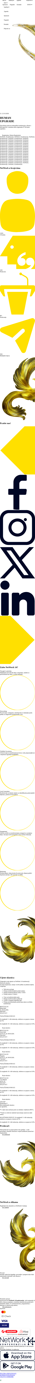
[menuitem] (19, 3)
